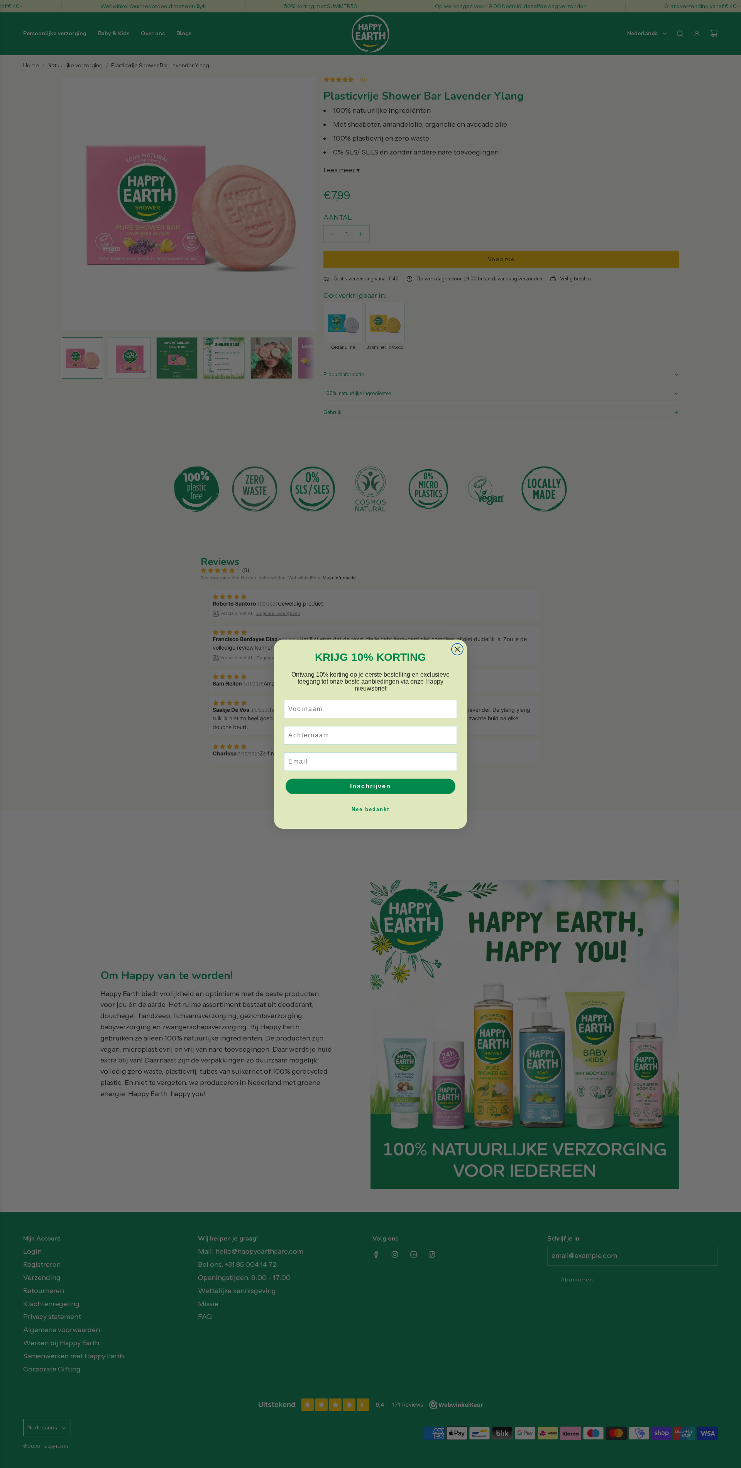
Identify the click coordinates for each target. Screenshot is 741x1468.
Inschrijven (370, 786)
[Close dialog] (457, 649)
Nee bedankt (370, 809)
